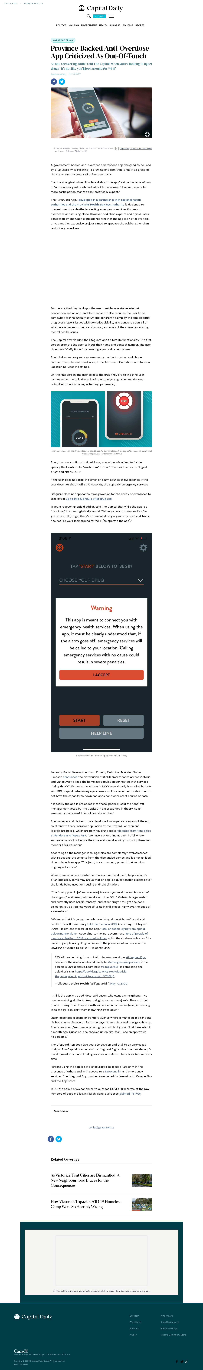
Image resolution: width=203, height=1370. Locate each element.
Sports (139, 25)
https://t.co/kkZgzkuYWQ (91, 971)
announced (70, 777)
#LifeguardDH (110, 967)
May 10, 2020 (118, 983)
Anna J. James (61, 1111)
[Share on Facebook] (54, 81)
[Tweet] (62, 81)
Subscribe (99, 16)
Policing (128, 25)
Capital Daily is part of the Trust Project (136, 148)
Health (103, 25)
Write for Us (135, 1322)
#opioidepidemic (66, 976)
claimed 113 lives (130, 1094)
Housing (74, 25)
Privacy (133, 1334)
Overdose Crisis (63, 40)
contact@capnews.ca (101, 1127)
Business (115, 25)
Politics (61, 25)
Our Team (134, 1315)
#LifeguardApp (136, 957)
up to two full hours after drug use (89, 499)
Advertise (134, 1328)
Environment (89, 25)
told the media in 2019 (102, 924)
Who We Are (167, 1315)
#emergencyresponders (124, 962)
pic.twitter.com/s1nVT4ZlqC (96, 976)
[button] (111, 16)
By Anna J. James (58, 74)
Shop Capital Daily (170, 1322)
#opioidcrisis (117, 971)
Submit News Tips (169, 1328)
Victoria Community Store (173, 1334)
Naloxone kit (113, 1071)
